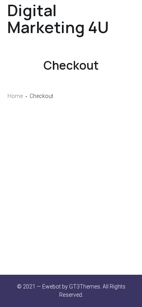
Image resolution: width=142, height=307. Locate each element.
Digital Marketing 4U (58, 18)
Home (15, 96)
